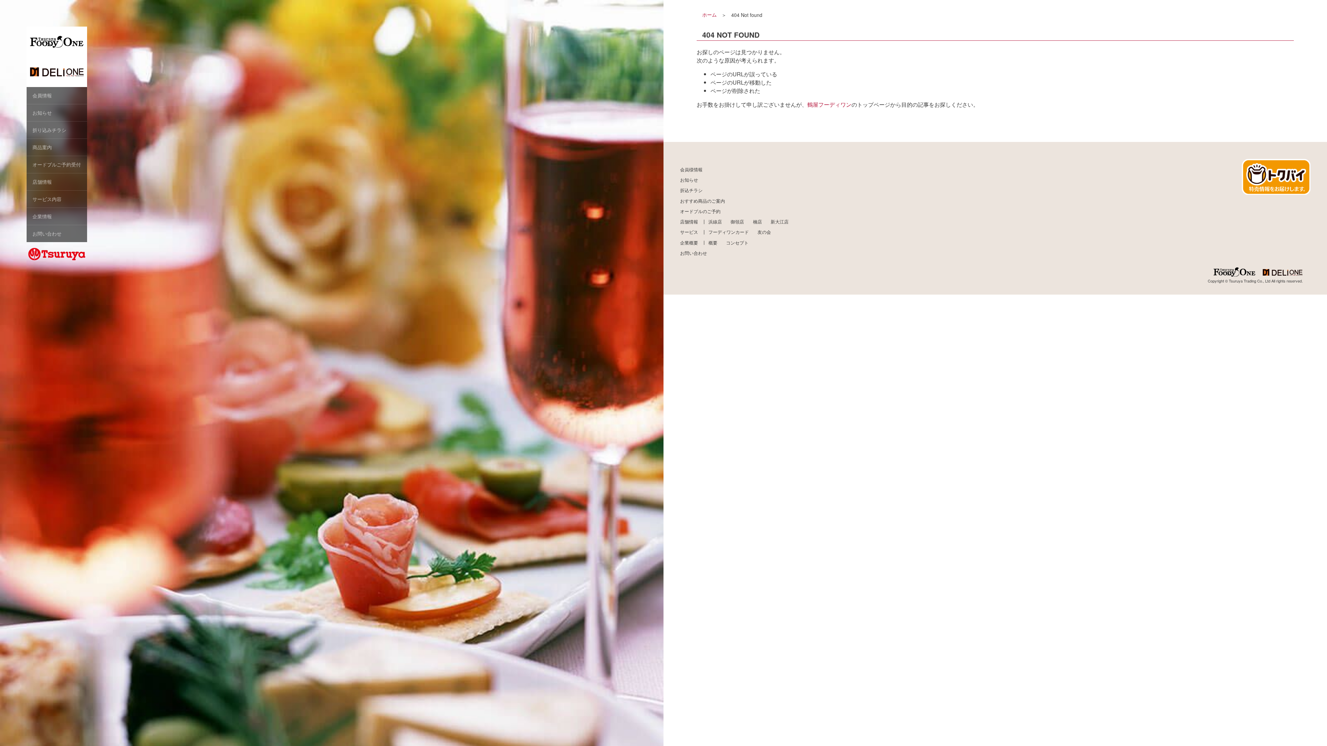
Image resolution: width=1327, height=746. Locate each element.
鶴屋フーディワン (829, 104)
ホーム (709, 14)
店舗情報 (42, 181)
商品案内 (42, 147)
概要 (712, 243)
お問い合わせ (47, 233)
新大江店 (780, 222)
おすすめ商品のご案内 (702, 201)
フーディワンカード (728, 232)
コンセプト (737, 243)
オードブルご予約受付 (56, 164)
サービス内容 (47, 198)
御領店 (737, 222)
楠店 (757, 222)
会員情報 (42, 95)
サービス (689, 232)
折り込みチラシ (49, 129)
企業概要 (689, 243)
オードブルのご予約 (700, 211)
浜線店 (715, 222)
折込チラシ (691, 190)
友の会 (764, 232)
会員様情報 (691, 169)
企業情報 (42, 216)
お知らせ (42, 112)
